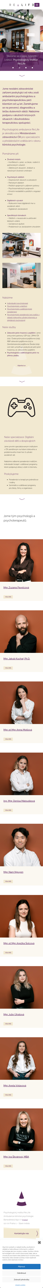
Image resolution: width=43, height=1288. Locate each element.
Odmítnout (21, 1273)
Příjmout (21, 1267)
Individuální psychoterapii (17, 303)
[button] (39, 1242)
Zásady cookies (20, 1285)
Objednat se (21, 365)
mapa (24, 1220)
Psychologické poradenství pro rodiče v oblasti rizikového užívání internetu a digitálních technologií (23, 317)
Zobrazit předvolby (21, 1280)
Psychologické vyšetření (17, 306)
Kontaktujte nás (21, 1233)
